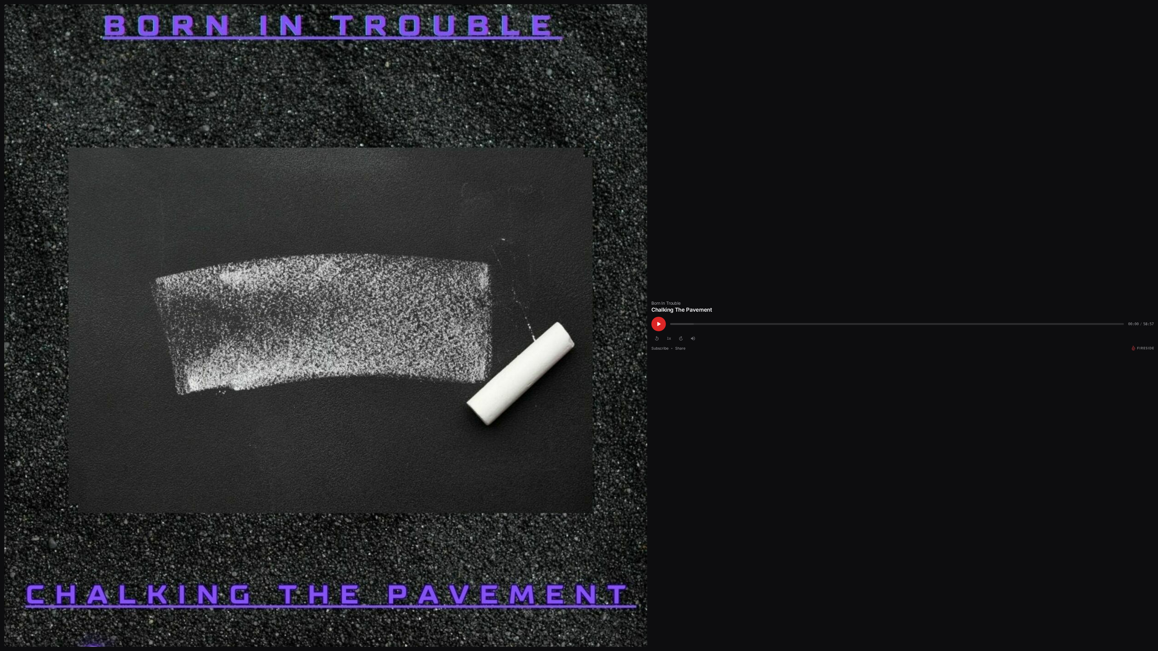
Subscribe (660, 348)
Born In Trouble (666, 303)
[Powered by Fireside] (1143, 348)
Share (680, 348)
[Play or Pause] (658, 324)
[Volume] (693, 338)
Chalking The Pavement (681, 310)
